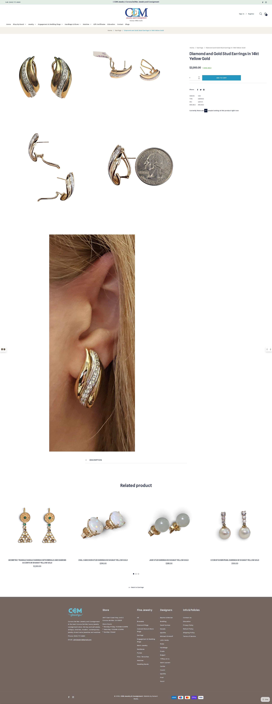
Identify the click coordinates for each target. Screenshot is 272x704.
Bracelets (140, 621)
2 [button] (136, 573)
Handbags (163, 647)
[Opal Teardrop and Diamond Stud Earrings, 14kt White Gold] (269, 349)
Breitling (163, 621)
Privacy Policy (188, 625)
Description (95, 460)
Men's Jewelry (142, 645)
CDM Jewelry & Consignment (132, 696)
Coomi (162, 670)
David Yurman (165, 625)
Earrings (118, 30)
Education (187, 621)
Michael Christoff (166, 636)
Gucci (162, 681)
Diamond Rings (142, 625)
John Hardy (164, 640)
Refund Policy (188, 629)
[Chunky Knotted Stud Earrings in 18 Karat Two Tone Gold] (3, 349)
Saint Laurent (165, 662)
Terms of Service (189, 636)
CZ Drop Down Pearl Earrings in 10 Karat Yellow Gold (234, 560)
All (138, 617)
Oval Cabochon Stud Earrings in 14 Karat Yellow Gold (103, 560)
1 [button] (133, 573)
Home (110, 30)
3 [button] (138, 573)
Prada (162, 651)
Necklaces (140, 649)
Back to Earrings (137, 587)
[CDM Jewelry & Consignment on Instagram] (266, 2)
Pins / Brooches (143, 657)
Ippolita (163, 632)
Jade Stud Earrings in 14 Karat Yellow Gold (169, 560)
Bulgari (162, 655)
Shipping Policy (189, 632)
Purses (139, 653)
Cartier (162, 666)
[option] (37, 534)
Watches (140, 660)
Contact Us (187, 617)
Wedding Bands (143, 664)
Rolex (162, 644)
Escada (162, 629)
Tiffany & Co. (165, 659)
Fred (161, 677)
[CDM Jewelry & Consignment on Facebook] (263, 2)
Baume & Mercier (166, 617)
